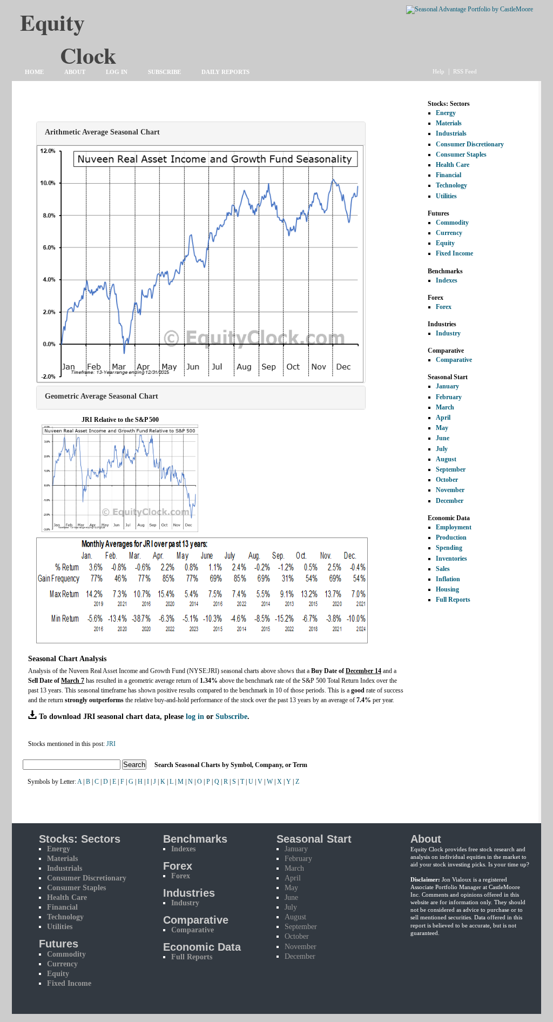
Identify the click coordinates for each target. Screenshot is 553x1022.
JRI (111, 744)
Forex (443, 307)
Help (438, 71)
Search (134, 765)
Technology (451, 185)
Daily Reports (225, 72)
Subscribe (164, 72)
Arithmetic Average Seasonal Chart (102, 131)
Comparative (454, 360)
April (443, 417)
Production (451, 537)
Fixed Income (454, 253)
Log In (116, 72)
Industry (448, 333)
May (442, 428)
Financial (448, 175)
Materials (449, 123)
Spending (449, 548)
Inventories (451, 558)
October (447, 479)
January (447, 386)
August (446, 459)
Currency (449, 233)
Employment (453, 527)
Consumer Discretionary (470, 144)
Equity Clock (88, 27)
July (442, 449)
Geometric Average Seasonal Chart (101, 396)
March (445, 407)
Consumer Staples (461, 154)
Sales (443, 569)
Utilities (446, 196)
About (74, 72)
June (442, 438)
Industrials (451, 133)
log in (195, 716)
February (449, 397)
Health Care (452, 165)
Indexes (446, 280)
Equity (445, 243)
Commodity (452, 222)
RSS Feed (465, 71)
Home (34, 72)
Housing (447, 589)
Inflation (448, 579)
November (450, 490)
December (449, 501)
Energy (446, 113)
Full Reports (453, 599)
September (451, 469)
